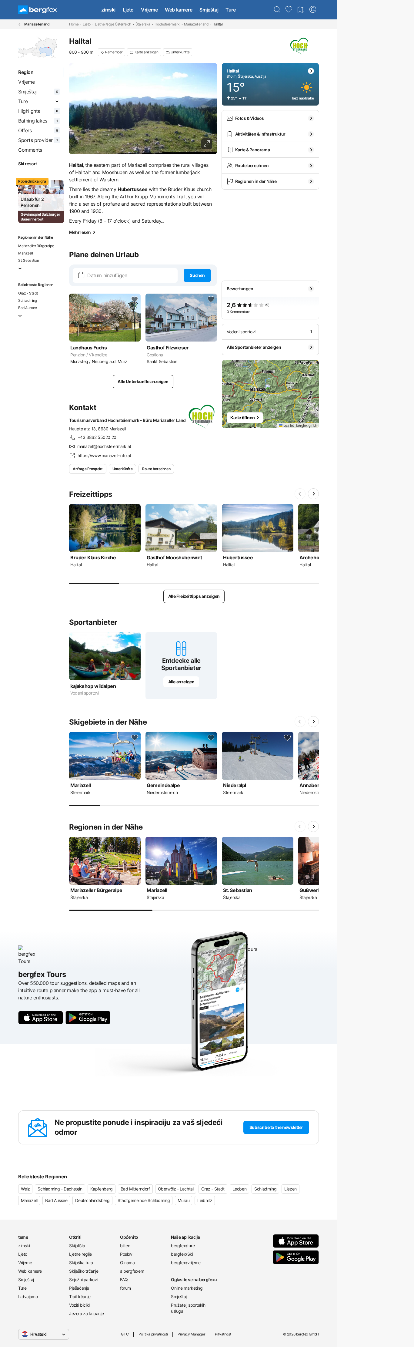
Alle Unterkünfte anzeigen (143, 381)
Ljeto (128, 10)
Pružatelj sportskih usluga (188, 1308)
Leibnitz (204, 1200)
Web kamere (178, 10)
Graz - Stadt (28, 293)
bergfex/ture (183, 1245)
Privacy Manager (191, 1334)
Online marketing (187, 1288)
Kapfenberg (101, 1188)
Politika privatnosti (153, 1334)
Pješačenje (79, 1288)
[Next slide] (313, 493)
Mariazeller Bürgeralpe (36, 246)
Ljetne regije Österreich (113, 24)
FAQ (124, 1279)
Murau (183, 1200)
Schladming (27, 300)
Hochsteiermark (167, 24)
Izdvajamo (28, 1296)
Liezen (290, 1188)
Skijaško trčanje (83, 1271)
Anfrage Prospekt (88, 468)
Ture (230, 10)
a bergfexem (132, 1271)
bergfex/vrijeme (186, 1262)
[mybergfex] (313, 10)
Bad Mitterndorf (135, 1188)
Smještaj (208, 10)
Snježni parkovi (83, 1279)
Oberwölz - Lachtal (176, 1188)
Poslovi (126, 1254)
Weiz (25, 1188)
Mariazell (25, 253)
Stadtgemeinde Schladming (144, 1200)
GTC (125, 1334)
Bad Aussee (27, 307)
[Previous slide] (300, 493)
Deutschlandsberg (92, 1200)
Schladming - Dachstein (60, 1188)
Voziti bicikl (79, 1305)
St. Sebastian (28, 260)
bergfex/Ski (182, 1254)
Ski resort (27, 163)
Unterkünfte (122, 468)
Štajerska (142, 24)
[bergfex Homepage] (37, 9)
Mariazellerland (196, 24)
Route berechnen (156, 468)
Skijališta (77, 1245)
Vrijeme (149, 10)
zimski (108, 10)
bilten (125, 1245)
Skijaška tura (81, 1262)
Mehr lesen (80, 232)
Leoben (239, 1188)
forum (125, 1288)
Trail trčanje (80, 1296)
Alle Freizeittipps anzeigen (194, 596)
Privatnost (223, 1334)
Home (73, 24)
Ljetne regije (80, 1254)
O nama (127, 1262)
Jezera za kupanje (86, 1313)
